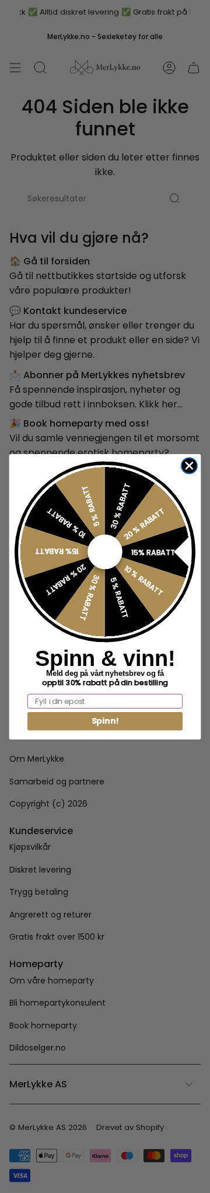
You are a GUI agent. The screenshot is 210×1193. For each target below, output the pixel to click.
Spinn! (105, 721)
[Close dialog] (189, 465)
